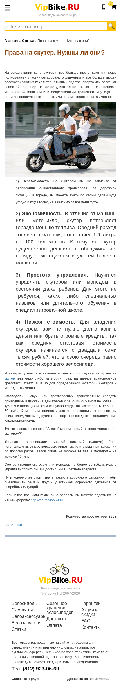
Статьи (19, 629)
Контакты (91, 627)
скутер (10, 378)
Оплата (54, 625)
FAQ (85, 620)
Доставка (56, 618)
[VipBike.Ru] (60, 573)
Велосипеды (25, 603)
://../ (47, 499)
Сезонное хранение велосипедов (60, 608)
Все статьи (13, 524)
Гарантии (91, 603)
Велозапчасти (26, 622)
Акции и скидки (89, 611)
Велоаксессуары (26, 616)
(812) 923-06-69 (41, 668)
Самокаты (22, 609)
